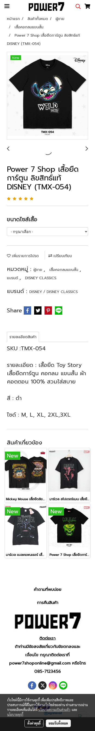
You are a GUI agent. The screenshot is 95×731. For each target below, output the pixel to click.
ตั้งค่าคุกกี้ (34, 723)
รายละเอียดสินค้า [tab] (22, 337)
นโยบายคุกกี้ (15, 714)
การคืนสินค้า (47, 602)
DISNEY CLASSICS (40, 278)
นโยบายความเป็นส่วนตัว (54, 710)
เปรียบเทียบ (62, 256)
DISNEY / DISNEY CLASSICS (53, 292)
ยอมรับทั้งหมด (58, 723)
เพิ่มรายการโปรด (25, 256)
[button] (76, 6)
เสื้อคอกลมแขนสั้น (64, 270)
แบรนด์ (13, 278)
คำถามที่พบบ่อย (47, 589)
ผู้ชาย (38, 270)
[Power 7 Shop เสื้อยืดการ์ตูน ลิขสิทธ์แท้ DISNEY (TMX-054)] (47, 96)
